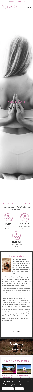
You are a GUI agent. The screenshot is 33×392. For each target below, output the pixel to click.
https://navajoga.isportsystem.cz (17, 1)
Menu (30, 6)
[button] (27, 7)
